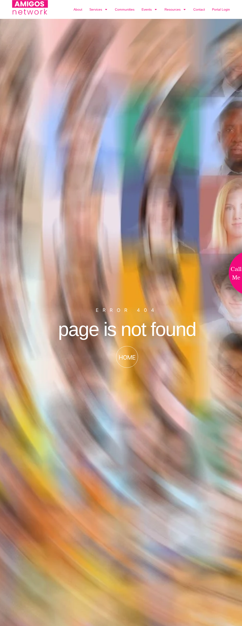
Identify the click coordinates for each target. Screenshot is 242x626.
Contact (199, 9)
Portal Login (221, 9)
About (77, 9)
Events (147, 9)
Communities (124, 9)
